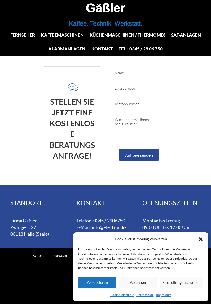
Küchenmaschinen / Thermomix (127, 35)
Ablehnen (138, 282)
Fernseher (22, 35)
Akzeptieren (97, 282)
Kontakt (102, 49)
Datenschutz (145, 295)
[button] (200, 239)
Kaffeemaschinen (62, 35)
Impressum (163, 295)
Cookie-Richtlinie (122, 295)
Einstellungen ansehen (181, 282)
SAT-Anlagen (186, 35)
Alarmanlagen (66, 49)
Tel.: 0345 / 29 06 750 (141, 49)
